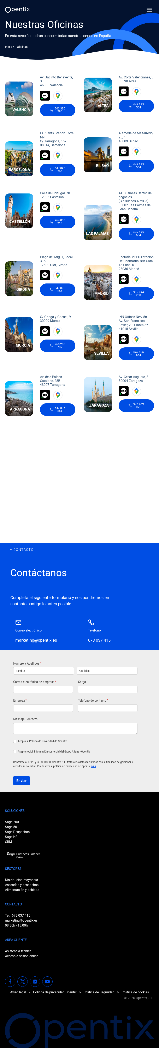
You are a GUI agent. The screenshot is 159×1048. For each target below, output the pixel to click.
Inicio (8, 47)
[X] (22, 981)
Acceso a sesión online (21, 956)
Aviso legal (18, 992)
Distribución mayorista (21, 880)
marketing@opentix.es (21, 920)
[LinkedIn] (35, 981)
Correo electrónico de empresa (41, 682)
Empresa (26, 700)
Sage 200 (12, 822)
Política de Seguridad (98, 992)
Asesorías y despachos (22, 885)
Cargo (82, 682)
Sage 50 (11, 827)
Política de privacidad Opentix (55, 992)
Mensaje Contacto (25, 719)
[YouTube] (47, 981)
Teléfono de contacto (99, 700)
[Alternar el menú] (149, 9)
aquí (93, 766)
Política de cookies (135, 992)
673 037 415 (21, 915)
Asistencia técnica (18, 951)
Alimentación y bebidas (22, 890)
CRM (8, 842)
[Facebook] (10, 981)
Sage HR (11, 837)
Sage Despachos (17, 832)
